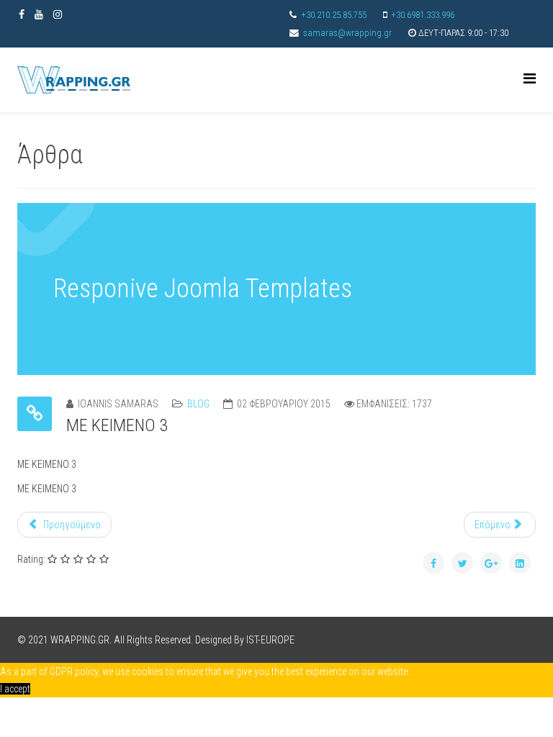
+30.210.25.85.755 (334, 14)
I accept (15, 689)
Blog (198, 404)
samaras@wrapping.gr (347, 32)
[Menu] (529, 79)
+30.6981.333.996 (422, 14)
